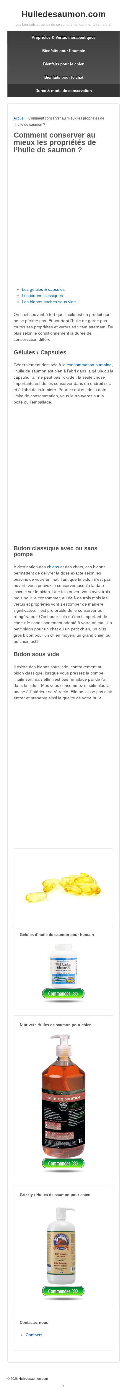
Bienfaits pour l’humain (63, 51)
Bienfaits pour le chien (63, 64)
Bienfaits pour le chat (63, 77)
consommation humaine (89, 364)
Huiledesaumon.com (64, 14)
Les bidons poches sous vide (49, 301)
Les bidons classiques (42, 295)
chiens (53, 566)
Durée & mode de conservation (63, 90)
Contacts (34, 1334)
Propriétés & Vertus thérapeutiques (63, 37)
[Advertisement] (63, 221)
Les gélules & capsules (43, 289)
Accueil (19, 118)
